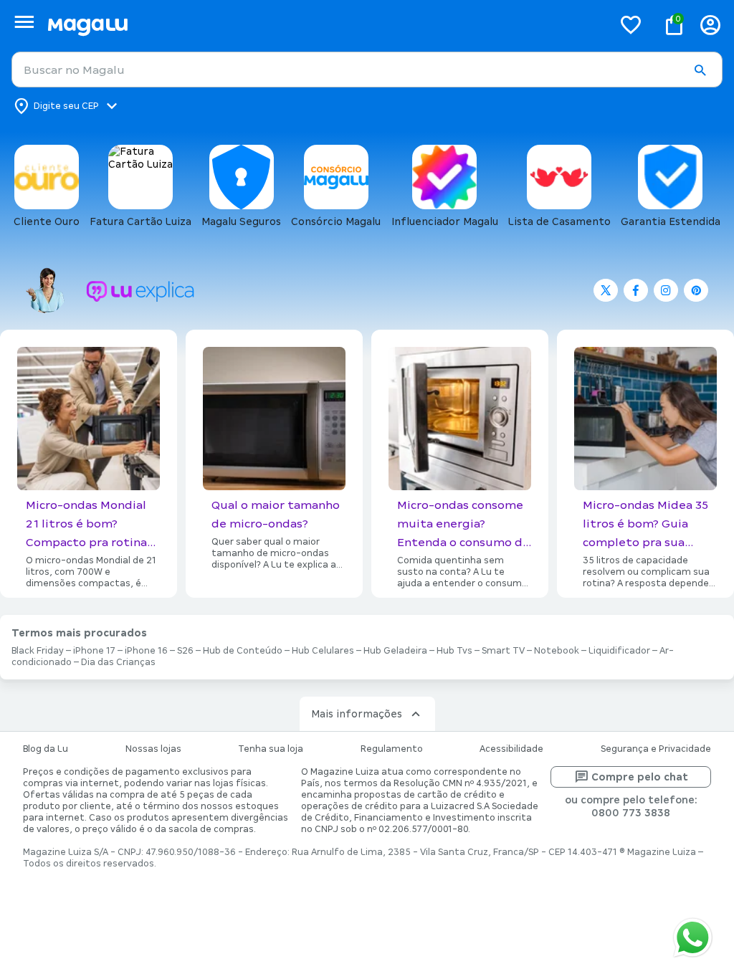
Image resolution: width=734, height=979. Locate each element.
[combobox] (367, 69)
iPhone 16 (146, 651)
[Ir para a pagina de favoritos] (630, 24)
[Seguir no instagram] (666, 290)
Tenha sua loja (270, 749)
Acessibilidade (511, 749)
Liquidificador (619, 651)
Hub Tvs (454, 651)
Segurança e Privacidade (656, 749)
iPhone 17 (94, 651)
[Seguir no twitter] (606, 290)
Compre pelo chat (639, 777)
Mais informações (356, 714)
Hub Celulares (323, 651)
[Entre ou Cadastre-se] (710, 24)
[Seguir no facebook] (636, 290)
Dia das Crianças (118, 662)
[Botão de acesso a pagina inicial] (324, 24)
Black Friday (37, 651)
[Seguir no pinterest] (696, 290)
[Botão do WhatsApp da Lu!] (692, 937)
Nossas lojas (153, 749)
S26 (185, 651)
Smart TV (503, 651)
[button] (699, 70)
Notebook (556, 651)
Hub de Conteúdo (242, 651)
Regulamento (392, 749)
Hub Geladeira (395, 651)
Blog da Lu (45, 749)
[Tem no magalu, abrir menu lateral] (24, 21)
